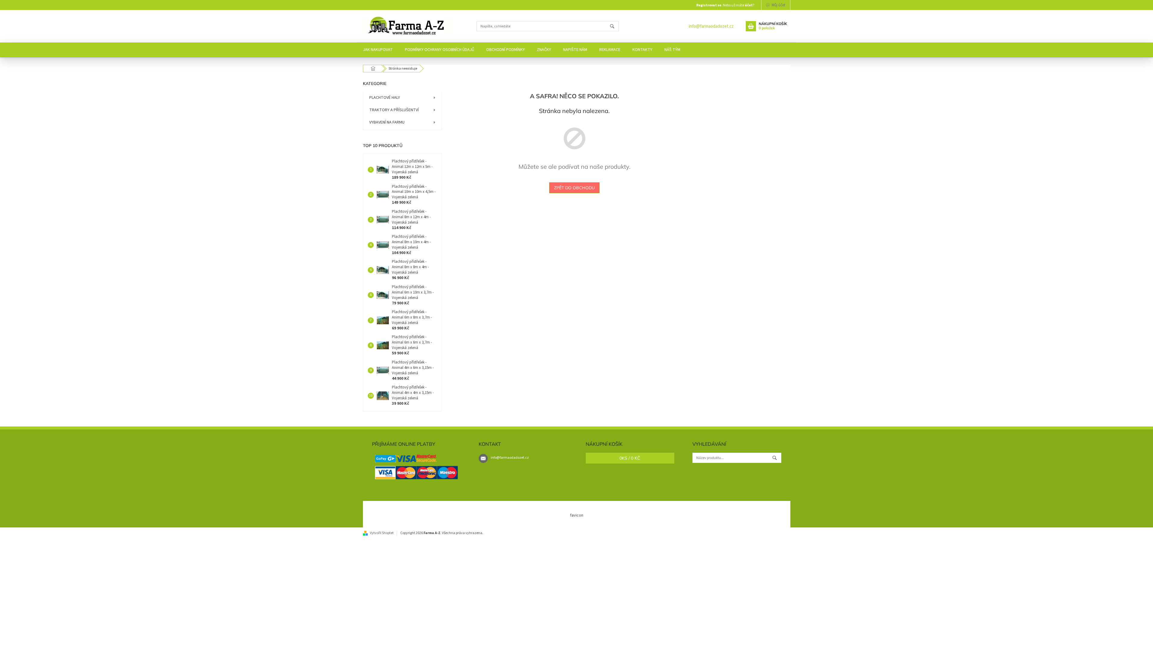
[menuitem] (378, 49)
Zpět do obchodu (574, 187)
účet (749, 5)
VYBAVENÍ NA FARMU (387, 122)
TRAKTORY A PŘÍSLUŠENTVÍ (394, 110)
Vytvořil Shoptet (382, 533)
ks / (629, 458)
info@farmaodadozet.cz (711, 26)
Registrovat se (708, 5)
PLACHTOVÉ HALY (384, 98)
